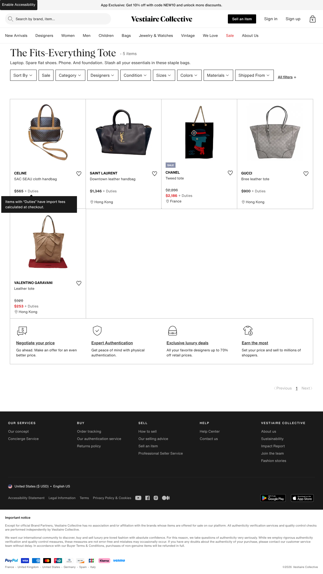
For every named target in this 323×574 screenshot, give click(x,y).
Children (106, 35)
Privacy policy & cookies (112, 497)
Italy (93, 567)
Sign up (293, 18)
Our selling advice (153, 438)
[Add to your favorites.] (79, 174)
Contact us (209, 438)
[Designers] (57, 36)
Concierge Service (23, 438)
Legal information (61, 497)
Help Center (210, 431)
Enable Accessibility (18, 4)
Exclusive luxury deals (187, 343)
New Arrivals (16, 35)
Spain (83, 567)
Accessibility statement (26, 497)
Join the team (272, 453)
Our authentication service (99, 438)
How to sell (147, 431)
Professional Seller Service (160, 453)
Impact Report (273, 446)
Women (68, 35)
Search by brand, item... (35, 18)
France (9, 567)
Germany (70, 567)
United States (51, 567)
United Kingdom (28, 567)
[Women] (79, 36)
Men (87, 35)
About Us (250, 35)
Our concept (18, 431)
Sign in (271, 18)
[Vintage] (199, 36)
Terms (84, 497)
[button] (312, 18)
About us (268, 431)
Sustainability (272, 438)
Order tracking (89, 431)
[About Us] (262, 36)
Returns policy (89, 446)
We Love (210, 35)
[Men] (95, 36)
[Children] (118, 36)
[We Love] (222, 36)
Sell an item (242, 18)
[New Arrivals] (31, 36)
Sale (230, 35)
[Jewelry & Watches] (177, 36)
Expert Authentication (112, 343)
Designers (44, 35)
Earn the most (255, 343)
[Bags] (135, 36)
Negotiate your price (35, 343)
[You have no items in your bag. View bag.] (312, 18)
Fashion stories (273, 460)
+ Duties (31, 191)
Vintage (188, 35)
